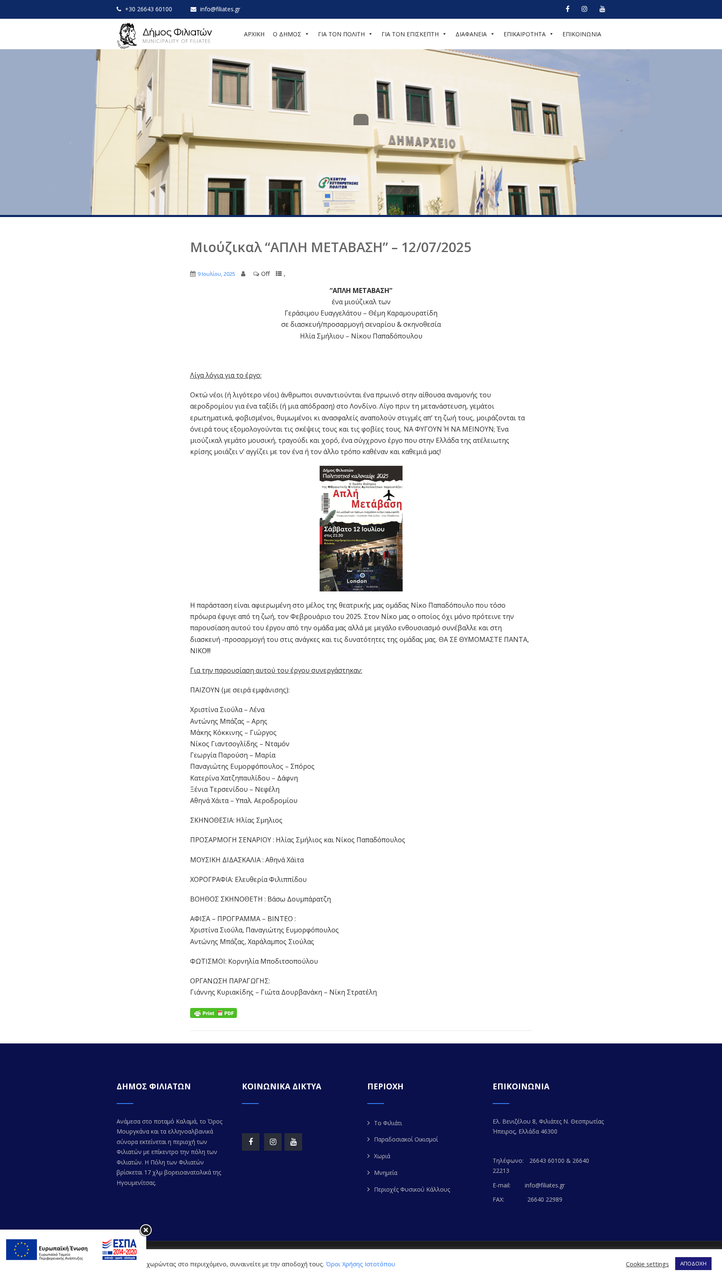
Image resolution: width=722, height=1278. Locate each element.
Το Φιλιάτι (388, 1123)
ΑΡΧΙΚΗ (254, 34)
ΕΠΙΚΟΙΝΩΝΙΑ (581, 34)
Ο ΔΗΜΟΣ (287, 34)
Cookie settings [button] (647, 1264)
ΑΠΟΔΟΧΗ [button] (693, 1263)
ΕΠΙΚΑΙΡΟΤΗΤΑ (524, 34)
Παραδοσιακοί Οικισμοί (406, 1139)
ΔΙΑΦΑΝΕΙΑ (471, 34)
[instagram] (584, 8)
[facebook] (567, 8)
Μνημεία (385, 1173)
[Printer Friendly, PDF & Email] (213, 1012)
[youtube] (602, 8)
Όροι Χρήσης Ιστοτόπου (360, 1264)
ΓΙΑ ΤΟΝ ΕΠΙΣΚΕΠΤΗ (410, 34)
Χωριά (382, 1156)
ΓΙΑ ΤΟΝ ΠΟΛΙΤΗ (341, 34)
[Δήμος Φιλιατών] (166, 36)
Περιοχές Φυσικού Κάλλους (412, 1189)
